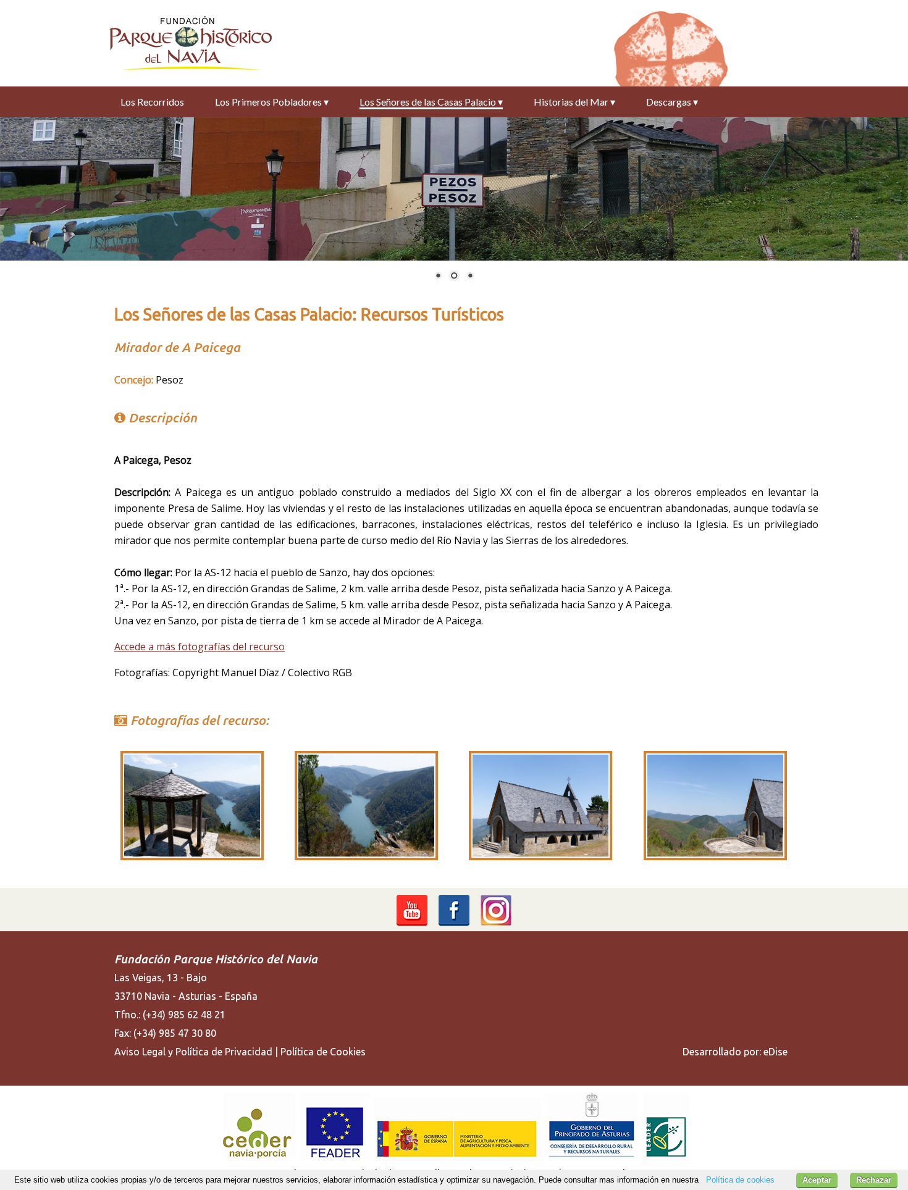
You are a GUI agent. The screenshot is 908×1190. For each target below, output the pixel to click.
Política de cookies (740, 1179)
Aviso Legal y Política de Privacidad (193, 1051)
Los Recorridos (152, 101)
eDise (775, 1051)
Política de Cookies (323, 1051)
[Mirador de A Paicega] (192, 856)
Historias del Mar (574, 101)
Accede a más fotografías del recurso (199, 646)
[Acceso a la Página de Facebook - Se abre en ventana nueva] (454, 923)
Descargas (672, 101)
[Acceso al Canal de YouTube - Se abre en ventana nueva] (412, 923)
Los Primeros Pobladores (272, 101)
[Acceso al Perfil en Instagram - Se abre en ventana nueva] (496, 923)
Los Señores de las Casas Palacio (431, 101)
